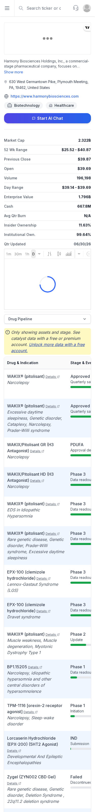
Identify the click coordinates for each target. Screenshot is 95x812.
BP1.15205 (23, 666)
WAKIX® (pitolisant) (31, 376)
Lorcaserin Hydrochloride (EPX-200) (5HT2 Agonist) (32, 744)
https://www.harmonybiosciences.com (45, 96)
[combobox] (43, 8)
